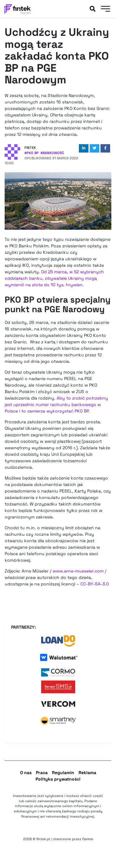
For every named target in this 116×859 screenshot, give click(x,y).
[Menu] (105, 9)
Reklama (87, 772)
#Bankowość (52, 153)
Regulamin (63, 772)
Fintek (30, 147)
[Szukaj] (92, 9)
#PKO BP (31, 153)
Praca (42, 772)
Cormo (87, 839)
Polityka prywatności (58, 779)
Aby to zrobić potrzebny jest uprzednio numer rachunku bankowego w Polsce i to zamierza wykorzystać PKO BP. (56, 404)
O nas (26, 772)
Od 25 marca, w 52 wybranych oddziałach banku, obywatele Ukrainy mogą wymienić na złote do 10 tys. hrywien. (54, 278)
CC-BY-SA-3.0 (94, 584)
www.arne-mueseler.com (78, 571)
